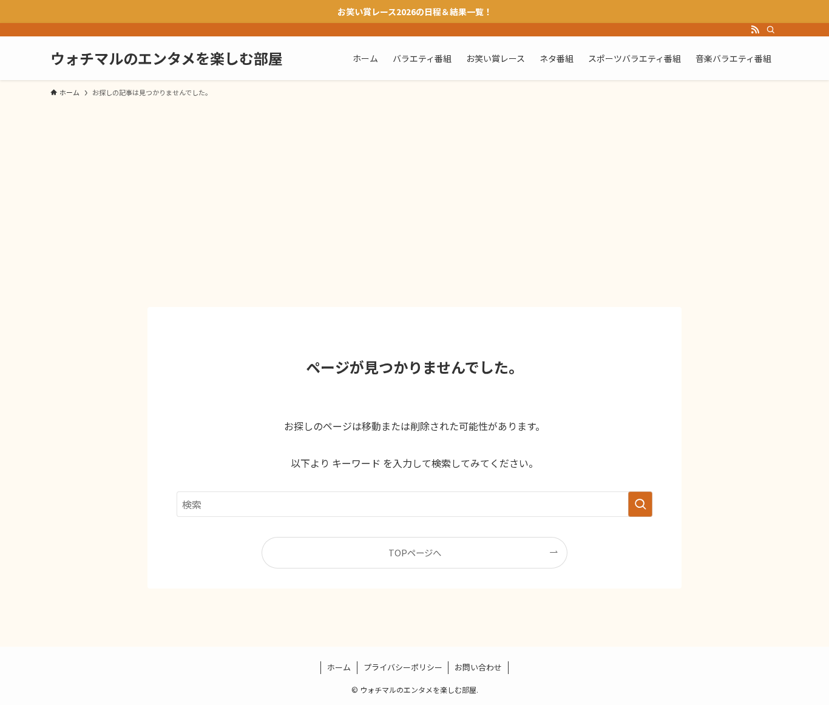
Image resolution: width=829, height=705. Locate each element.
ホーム (339, 667)
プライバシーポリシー (403, 667)
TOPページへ (414, 552)
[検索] (771, 29)
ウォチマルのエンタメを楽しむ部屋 (166, 58)
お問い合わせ (478, 667)
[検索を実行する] (640, 504)
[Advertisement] (414, 197)
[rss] (755, 29)
